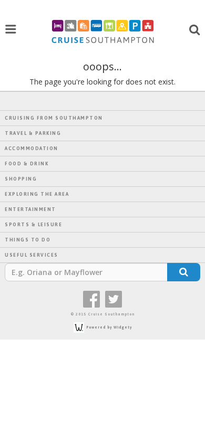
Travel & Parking (33, 133)
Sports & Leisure (33, 224)
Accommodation (31, 148)
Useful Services (31, 255)
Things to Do (27, 239)
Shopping (21, 179)
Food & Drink (26, 163)
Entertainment (30, 209)
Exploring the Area (37, 194)
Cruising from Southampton (54, 118)
